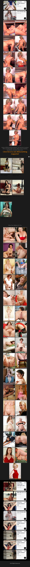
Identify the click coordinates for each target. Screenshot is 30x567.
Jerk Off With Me (21, 11)
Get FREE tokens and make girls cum (6, 196)
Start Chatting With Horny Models (5, 175)
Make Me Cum (16, 196)
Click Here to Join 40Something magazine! (15, 153)
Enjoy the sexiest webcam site (21, 3)
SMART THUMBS (18, 478)
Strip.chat (19, 6)
